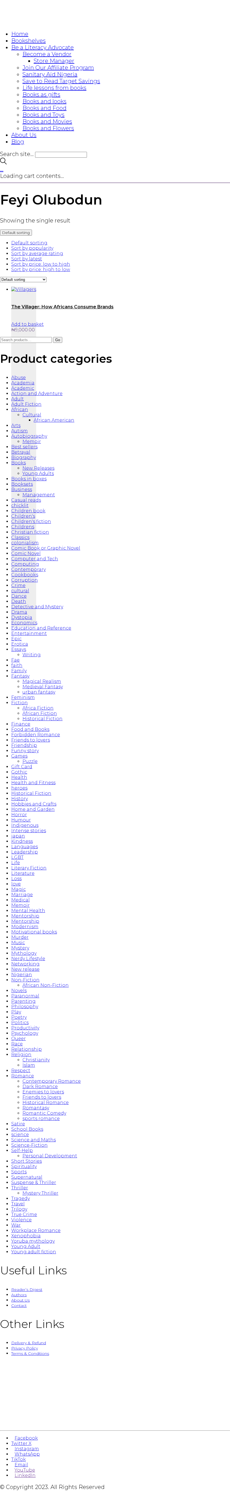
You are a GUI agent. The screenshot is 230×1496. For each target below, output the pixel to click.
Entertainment (29, 633)
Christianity (36, 1060)
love (16, 884)
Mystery (20, 948)
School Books (27, 1129)
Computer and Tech (34, 558)
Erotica (19, 644)
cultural (20, 590)
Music (18, 942)
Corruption (24, 580)
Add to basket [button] (27, 324)
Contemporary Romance (51, 1081)
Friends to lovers (30, 740)
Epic (16, 638)
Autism (19, 430)
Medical (20, 900)
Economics (24, 622)
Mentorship (25, 916)
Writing (31, 654)
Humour (21, 820)
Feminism (23, 697)
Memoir (31, 441)
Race (17, 1044)
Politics (20, 1022)
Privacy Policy (24, 1348)
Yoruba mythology (33, 1241)
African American (54, 420)
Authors (19, 1294)
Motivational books (34, 932)
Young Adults (38, 473)
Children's (23, 516)
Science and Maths (33, 1139)
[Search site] (3, 162)
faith (16, 665)
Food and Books (30, 729)
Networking (25, 964)
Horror (19, 814)
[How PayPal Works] (115, 1420)
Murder (20, 937)
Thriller (19, 1187)
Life (15, 862)
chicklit (20, 505)
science (20, 1134)
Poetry (19, 1017)
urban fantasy (38, 692)
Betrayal (20, 452)
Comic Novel (26, 553)
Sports (19, 1171)
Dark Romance (40, 1086)
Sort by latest (26, 258)
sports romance (41, 1118)
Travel (18, 1203)
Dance (19, 596)
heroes (19, 788)
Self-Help (22, 1150)
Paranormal (25, 996)
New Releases (38, 468)
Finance (20, 724)
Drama (19, 612)
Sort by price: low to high (40, 264)
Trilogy (19, 1209)
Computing (25, 564)
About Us (20, 1300)
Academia (22, 383)
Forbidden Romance (35, 734)
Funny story (25, 750)
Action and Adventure (37, 393)
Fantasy (20, 676)
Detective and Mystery (37, 606)
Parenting (23, 1001)
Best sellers (24, 446)
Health (19, 777)
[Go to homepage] (33, 22)
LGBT (17, 857)
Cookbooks (24, 574)
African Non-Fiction (45, 985)
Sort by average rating (37, 253)
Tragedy (20, 1198)
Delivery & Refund (28, 1342)
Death (18, 601)
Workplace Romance (36, 1230)
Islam (28, 1065)
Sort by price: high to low (40, 269)
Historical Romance (45, 1102)
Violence (21, 1219)
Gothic (19, 772)
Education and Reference (41, 628)
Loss (16, 878)
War (16, 1225)
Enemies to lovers (43, 1092)
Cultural (31, 414)
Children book (28, 510)
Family (19, 670)
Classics (20, 537)
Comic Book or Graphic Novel (45, 548)
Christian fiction (30, 532)
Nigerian (21, 974)
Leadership (24, 852)
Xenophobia (26, 1235)
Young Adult (25, 1246)
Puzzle (30, 761)
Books (18, 462)
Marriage (22, 894)
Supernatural (26, 1177)
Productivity (25, 1028)
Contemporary (28, 569)
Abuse (18, 377)
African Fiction (39, 713)
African (19, 409)
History (19, 798)
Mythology (23, 953)
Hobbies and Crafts (33, 804)
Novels (19, 990)
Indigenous (24, 825)
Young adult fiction (33, 1251)
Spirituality (24, 1166)
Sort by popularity (32, 248)
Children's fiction (31, 521)
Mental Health (28, 910)
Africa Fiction (38, 708)
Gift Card (21, 766)
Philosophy (24, 1006)
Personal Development (49, 1155)
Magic (18, 889)
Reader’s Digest (26, 1289)
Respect (20, 1070)
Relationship (26, 1049)
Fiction (19, 702)
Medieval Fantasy (42, 686)
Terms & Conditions (30, 1353)
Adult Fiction (26, 404)
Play (16, 1012)
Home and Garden (33, 809)
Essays (18, 649)
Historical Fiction (42, 718)
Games (19, 756)
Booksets (22, 484)
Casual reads (26, 500)
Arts (15, 425)
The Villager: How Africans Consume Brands (62, 306)
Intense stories (28, 830)
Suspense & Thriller (33, 1182)
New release (25, 969)
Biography (23, 457)
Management (38, 494)
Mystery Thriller (40, 1193)
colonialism (25, 542)
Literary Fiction (29, 868)
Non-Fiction (25, 980)
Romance (22, 1076)
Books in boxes (29, 478)
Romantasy (35, 1107)
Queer (18, 1038)
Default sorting (29, 242)
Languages (24, 846)
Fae (15, 660)
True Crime (24, 1214)
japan (18, 836)
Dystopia (21, 617)
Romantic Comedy (44, 1113)
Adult (17, 398)
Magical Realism (41, 681)
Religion (21, 1054)
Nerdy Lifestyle (28, 958)
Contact (19, 1305)
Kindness (22, 841)
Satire (18, 1123)
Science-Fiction (29, 1145)
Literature (22, 873)
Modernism (24, 926)
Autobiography (29, 436)
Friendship (24, 745)
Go (57, 340)
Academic (22, 388)
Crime (18, 585)
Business (21, 489)
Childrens (22, 526)
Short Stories (26, 1161)
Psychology (24, 1033)
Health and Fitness (33, 782)
